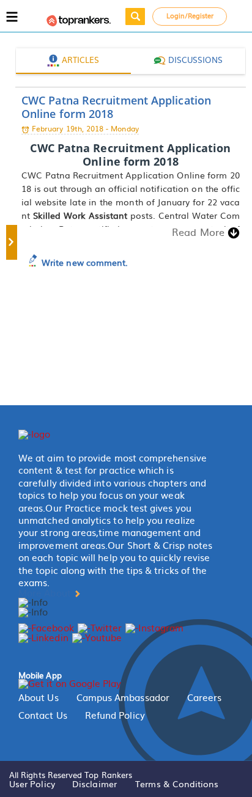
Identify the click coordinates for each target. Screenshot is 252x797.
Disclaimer (94, 783)
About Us (38, 697)
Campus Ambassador (122, 697)
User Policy (32, 783)
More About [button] (45, 593)
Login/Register (190, 15)
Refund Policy (115, 715)
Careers (204, 697)
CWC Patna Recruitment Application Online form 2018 (116, 107)
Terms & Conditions (176, 783)
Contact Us (42, 715)
